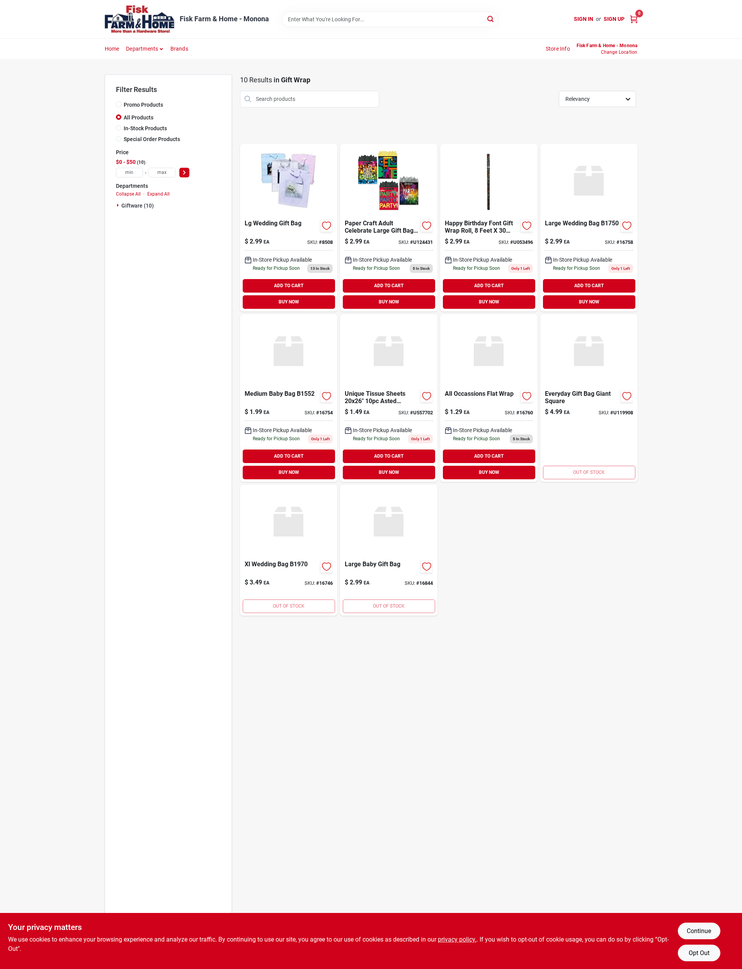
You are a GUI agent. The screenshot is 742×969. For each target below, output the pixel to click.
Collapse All (128, 194)
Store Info (558, 49)
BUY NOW (289, 302)
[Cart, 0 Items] (634, 19)
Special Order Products (152, 139)
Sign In (583, 19)
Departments (142, 49)
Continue (699, 931)
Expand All (158, 194)
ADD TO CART (288, 285)
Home (112, 49)
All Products (138, 117)
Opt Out (699, 953)
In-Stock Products (145, 128)
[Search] (491, 18)
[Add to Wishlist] (326, 226)
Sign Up (614, 19)
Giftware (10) (137, 206)
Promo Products (143, 105)
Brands (179, 49)
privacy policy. (457, 939)
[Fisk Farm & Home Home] (139, 19)
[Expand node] (118, 205)
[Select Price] (184, 172)
